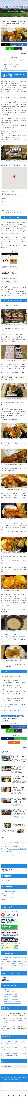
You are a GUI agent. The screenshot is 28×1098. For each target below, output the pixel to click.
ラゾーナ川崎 (20, 716)
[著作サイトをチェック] (7, 738)
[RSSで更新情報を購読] (14, 742)
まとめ (5, 68)
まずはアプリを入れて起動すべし (11, 64)
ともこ (11, 1044)
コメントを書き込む (14, 842)
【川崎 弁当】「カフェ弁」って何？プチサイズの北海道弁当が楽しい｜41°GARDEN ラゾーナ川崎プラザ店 (13, 1028)
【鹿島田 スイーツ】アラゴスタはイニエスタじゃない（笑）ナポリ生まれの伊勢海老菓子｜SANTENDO (13, 1021)
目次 (12, 57)
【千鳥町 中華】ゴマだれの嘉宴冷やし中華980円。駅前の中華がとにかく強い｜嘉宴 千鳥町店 (13, 1014)
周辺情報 (4, 716)
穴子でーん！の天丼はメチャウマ (11, 66)
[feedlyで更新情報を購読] (20, 738)
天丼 (10, 718)
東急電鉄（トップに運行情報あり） (11, 996)
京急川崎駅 (18, 206)
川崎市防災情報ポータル (9, 989)
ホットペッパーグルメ (8, 893)
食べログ (4, 895)
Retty (3, 899)
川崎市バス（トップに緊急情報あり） (12, 999)
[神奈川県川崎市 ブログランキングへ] (5, 980)
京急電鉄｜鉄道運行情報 (9, 997)
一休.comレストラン (7, 897)
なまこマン (13, 1055)
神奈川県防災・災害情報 (9, 991)
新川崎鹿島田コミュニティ (18, 718)
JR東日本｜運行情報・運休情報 (10, 994)
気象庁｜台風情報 (7, 992)
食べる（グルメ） (12, 716)
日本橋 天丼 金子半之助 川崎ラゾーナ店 (13, 165)
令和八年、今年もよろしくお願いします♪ (11, 1047)
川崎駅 (14, 206)
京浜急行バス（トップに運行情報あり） (12, 1003)
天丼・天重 (10, 206)
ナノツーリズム (6, 720)
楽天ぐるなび (11, 891)
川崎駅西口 (5, 718)
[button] (18, 48)
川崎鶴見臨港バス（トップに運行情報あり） (13, 1001)
